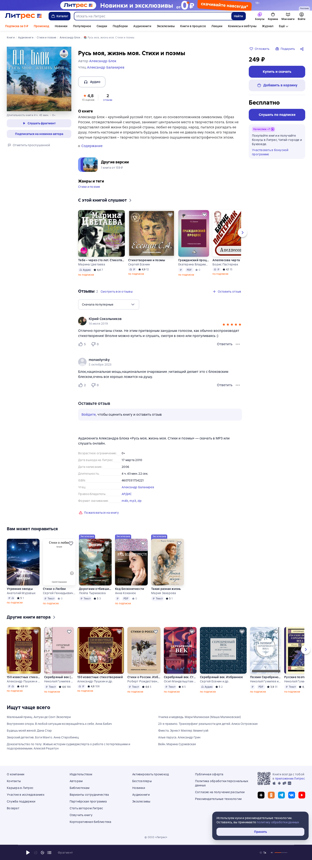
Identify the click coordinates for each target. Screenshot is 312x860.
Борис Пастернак (225, 264)
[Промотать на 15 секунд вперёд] (42, 852)
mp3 (132, 501)
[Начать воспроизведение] (28, 852)
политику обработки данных (278, 822)
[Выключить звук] (272, 852)
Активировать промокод (150, 774)
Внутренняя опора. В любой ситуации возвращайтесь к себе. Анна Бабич (59, 724)
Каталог (62, 16)
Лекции (216, 26)
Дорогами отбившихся (95, 589)
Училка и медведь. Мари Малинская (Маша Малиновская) (199, 717)
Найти (238, 16)
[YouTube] (301, 795)
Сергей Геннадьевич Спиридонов (59, 593)
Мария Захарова (163, 593)
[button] (88, 97)
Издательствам (81, 774)
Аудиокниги (142, 26)
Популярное (82, 26)
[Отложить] (120, 215)
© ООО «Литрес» (156, 837)
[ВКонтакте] (291, 795)
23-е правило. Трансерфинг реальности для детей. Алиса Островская (208, 724)
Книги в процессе (193, 26)
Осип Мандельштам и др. (180, 681)
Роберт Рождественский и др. (143, 681)
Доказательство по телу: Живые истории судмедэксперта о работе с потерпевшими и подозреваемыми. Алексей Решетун (68, 746)
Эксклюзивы (166, 26)
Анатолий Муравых (21, 593)
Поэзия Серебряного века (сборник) (265, 677)
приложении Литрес (290, 778)
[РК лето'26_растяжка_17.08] (156, 5)
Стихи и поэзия (89, 187)
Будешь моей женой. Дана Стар (29, 730)
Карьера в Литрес (20, 788)
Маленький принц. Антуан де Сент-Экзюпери (39, 717)
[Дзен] (261, 795)
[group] (160, 321)
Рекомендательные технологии (218, 799)
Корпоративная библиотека (90, 822)
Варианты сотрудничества (89, 795)
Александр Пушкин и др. (24, 681)
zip (140, 501)
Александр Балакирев (138, 487)
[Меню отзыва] (238, 344)
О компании (15, 774)
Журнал (267, 26)
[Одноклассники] (271, 795)
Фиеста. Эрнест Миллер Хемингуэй (183, 730)
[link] (154, 318)
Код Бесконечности (129, 589)
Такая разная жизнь (166, 589)
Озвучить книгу (81, 815)
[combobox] (152, 16)
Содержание (92, 146)
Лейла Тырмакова (92, 593)
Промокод (41, 26)
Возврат (13, 808)
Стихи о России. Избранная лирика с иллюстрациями (143, 677)
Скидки (102, 26)
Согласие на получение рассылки (220, 792)
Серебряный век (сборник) (59, 677)
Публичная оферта (209, 774)
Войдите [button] (89, 414)
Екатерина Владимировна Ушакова (193, 264)
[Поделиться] (302, 49)
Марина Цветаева (91, 264)
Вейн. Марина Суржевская (177, 744)
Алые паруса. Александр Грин (179, 737)
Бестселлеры (142, 781)
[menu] (108, 304)
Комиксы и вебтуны (242, 26)
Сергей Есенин (139, 264)
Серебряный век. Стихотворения (180, 677)
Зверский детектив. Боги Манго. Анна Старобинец (43, 737)
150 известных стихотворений (24, 677)
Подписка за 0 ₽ (16, 26)
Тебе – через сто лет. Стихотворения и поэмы (101, 260)
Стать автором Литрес (86, 808)
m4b (125, 501)
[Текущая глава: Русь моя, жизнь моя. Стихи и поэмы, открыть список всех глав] (49, 852)
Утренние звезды (20, 589)
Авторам (76, 781)
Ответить (224, 344)
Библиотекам (80, 788)
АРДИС (127, 494)
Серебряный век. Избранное (221, 677)
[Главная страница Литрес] (23, 16)
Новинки (61, 26)
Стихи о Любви (54, 589)
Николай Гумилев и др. (59, 681)
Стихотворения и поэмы (146, 260)
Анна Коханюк (125, 593)
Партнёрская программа (88, 801)
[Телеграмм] (281, 795)
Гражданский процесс (193, 260)
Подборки (120, 26)
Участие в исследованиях (25, 795)
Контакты (14, 781)
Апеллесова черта (226, 260)
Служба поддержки (21, 801)
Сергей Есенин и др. (214, 681)
